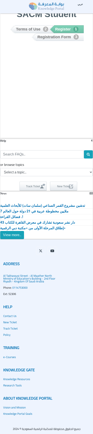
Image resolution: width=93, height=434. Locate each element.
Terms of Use (31, 29)
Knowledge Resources (16, 379)
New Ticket (10, 322)
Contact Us (9, 316)
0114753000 (19, 287)
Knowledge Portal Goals (17, 413)
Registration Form (57, 37)
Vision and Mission (14, 407)
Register (66, 29)
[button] (40, 251)
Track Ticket (10, 328)
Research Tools (12, 385)
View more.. (12, 235)
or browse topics (12, 164)
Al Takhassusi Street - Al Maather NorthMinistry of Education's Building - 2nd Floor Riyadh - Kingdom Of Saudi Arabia (29, 278)
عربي (80, 4)
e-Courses (9, 357)
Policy (6, 334)
